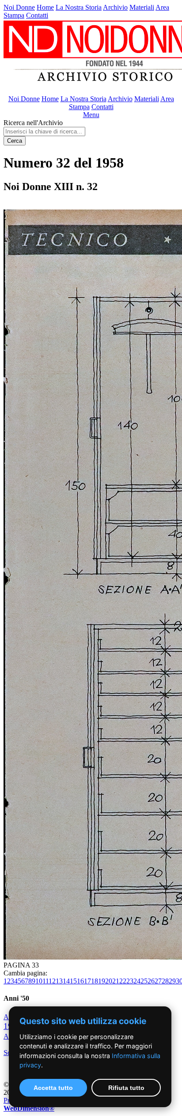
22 (122, 981)
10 (38, 981)
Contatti (37, 15)
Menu (91, 114)
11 (45, 981)
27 (158, 981)
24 (136, 981)
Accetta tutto (53, 1087)
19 (101, 981)
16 (80, 981)
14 (66, 981)
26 (151, 981)
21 (115, 981)
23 (129, 981)
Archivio (115, 7)
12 (52, 981)
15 (73, 981)
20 (108, 981)
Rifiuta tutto (126, 1087)
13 (59, 981)
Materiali (141, 7)
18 (94, 981)
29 (172, 981)
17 (87, 981)
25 (144, 981)
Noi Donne (19, 7)
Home (45, 7)
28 (165, 981)
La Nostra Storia (79, 7)
